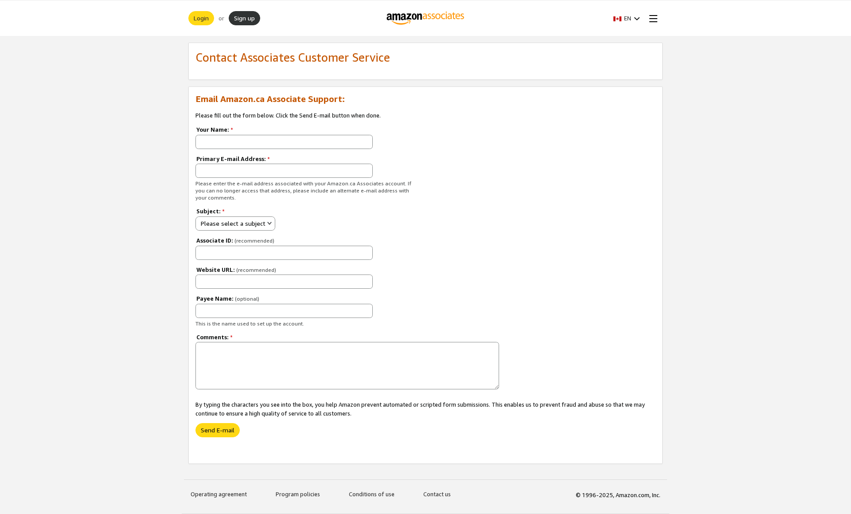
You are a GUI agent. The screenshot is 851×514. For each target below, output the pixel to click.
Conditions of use (371, 494)
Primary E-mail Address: (233, 158)
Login (201, 18)
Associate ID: (235, 240)
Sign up (244, 18)
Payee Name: (227, 298)
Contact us (437, 494)
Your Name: (214, 129)
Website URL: (236, 269)
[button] (626, 18)
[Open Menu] (651, 18)
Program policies (298, 494)
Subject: (210, 211)
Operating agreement (219, 494)
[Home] (426, 18)
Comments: (214, 337)
